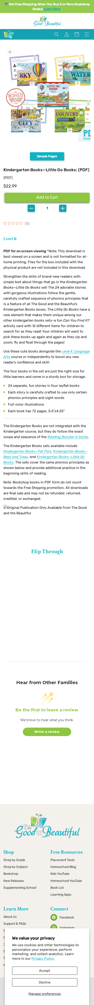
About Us (10, 917)
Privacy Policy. (43, 958)
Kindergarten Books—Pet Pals (27, 451)
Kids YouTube (59, 874)
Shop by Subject (15, 867)
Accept (44, 971)
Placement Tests (62, 860)
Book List (57, 888)
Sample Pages (47, 156)
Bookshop (10, 874)
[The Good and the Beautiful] (8, 39)
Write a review (47, 732)
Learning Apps (60, 895)
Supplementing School (19, 888)
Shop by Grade (14, 860)
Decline (44, 982)
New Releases (13, 881)
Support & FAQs (14, 924)
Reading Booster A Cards (67, 437)
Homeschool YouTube (66, 881)
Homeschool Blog (63, 867)
